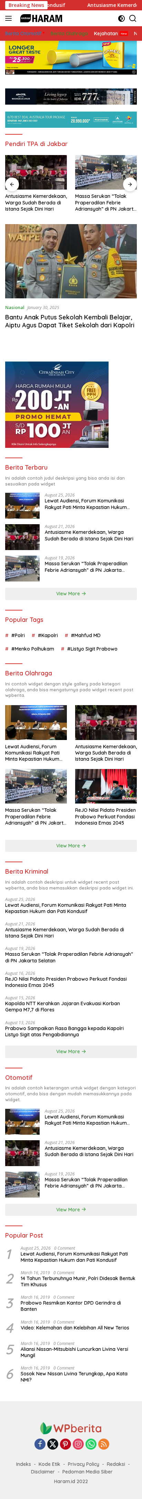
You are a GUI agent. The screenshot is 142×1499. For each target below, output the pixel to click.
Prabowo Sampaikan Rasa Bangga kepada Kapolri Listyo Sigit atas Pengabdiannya (64, 1031)
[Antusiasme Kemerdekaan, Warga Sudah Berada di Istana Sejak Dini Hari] (36, 172)
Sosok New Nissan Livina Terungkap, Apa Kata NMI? (74, 1377)
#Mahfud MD (86, 635)
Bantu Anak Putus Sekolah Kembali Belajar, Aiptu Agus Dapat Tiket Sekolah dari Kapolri (69, 321)
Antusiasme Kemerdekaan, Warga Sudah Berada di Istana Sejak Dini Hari (36, 202)
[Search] (133, 18)
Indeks (23, 1464)
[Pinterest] (65, 1445)
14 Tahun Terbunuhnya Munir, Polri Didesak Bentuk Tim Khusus (78, 1281)
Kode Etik (49, 1464)
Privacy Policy (83, 1464)
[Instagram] (78, 1445)
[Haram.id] (39, 18)
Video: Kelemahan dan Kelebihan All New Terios (75, 1328)
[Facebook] (39, 1445)
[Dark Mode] (121, 18)
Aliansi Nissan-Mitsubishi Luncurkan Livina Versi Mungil (74, 1352)
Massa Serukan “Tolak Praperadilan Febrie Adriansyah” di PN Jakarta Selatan (105, 202)
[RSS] (103, 1445)
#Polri (18, 635)
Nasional (14, 307)
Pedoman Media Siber (87, 1472)
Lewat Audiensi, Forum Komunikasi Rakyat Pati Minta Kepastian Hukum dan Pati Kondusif (86, 504)
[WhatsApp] (91, 1445)
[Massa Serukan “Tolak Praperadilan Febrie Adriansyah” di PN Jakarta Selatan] (106, 172)
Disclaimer (43, 1472)
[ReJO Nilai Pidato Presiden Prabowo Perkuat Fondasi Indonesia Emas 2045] (106, 786)
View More (68, 593)
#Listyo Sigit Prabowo (92, 649)
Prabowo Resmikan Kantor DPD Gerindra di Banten (71, 1306)
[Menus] (9, 18)
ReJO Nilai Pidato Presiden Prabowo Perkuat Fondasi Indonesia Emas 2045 (105, 816)
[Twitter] (52, 1445)
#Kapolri (48, 635)
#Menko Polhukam (32, 649)
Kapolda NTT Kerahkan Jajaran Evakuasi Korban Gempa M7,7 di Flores (62, 1006)
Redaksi (116, 1464)
